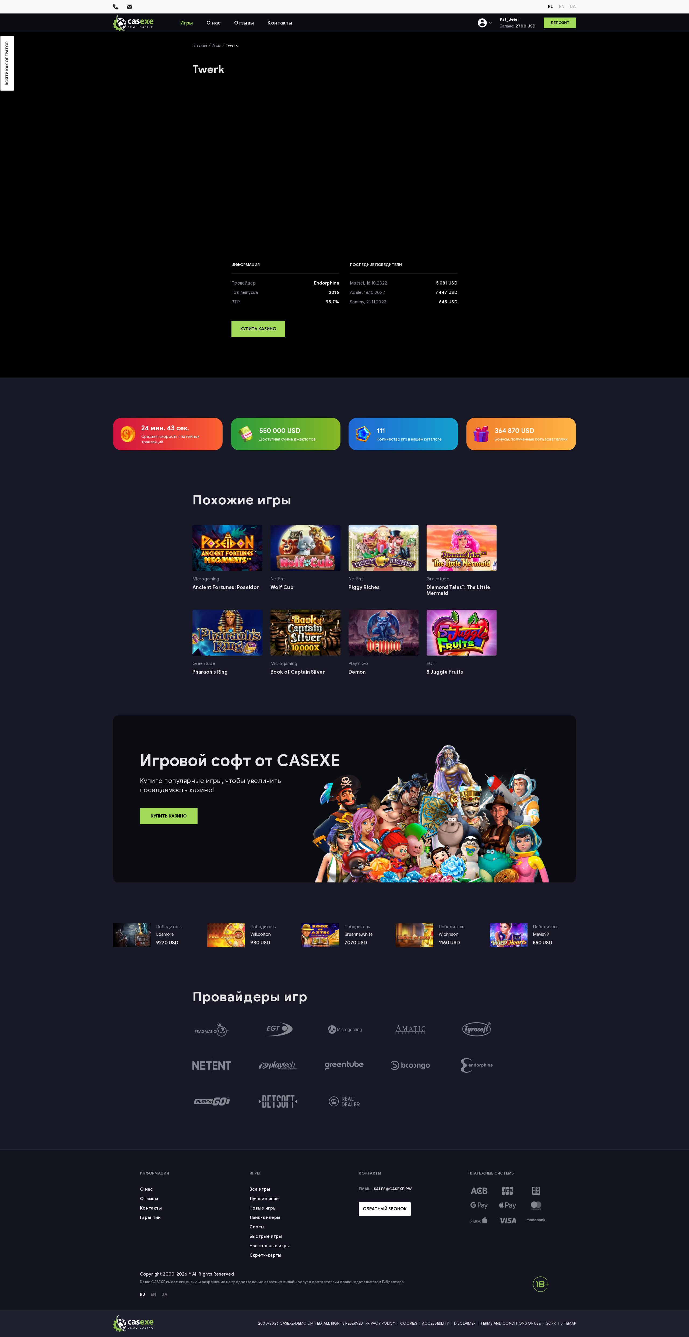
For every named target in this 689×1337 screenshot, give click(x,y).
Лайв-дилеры (264, 1217)
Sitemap (568, 1323)
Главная (199, 45)
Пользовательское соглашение (389, 1331)
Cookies (408, 1323)
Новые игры (262, 1208)
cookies (259, 1331)
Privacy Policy (380, 1323)
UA (573, 7)
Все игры (259, 1189)
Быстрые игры (265, 1236)
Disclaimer (465, 1323)
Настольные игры (269, 1246)
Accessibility (435, 1323)
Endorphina (326, 283)
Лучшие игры (264, 1198)
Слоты (257, 1227)
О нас (213, 23)
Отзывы (244, 23)
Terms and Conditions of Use (510, 1323)
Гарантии (150, 1217)
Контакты (280, 23)
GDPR (551, 1323)
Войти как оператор (7, 63)
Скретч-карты (265, 1255)
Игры (186, 23)
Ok (433, 1331)
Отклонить (455, 1331)
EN (561, 7)
